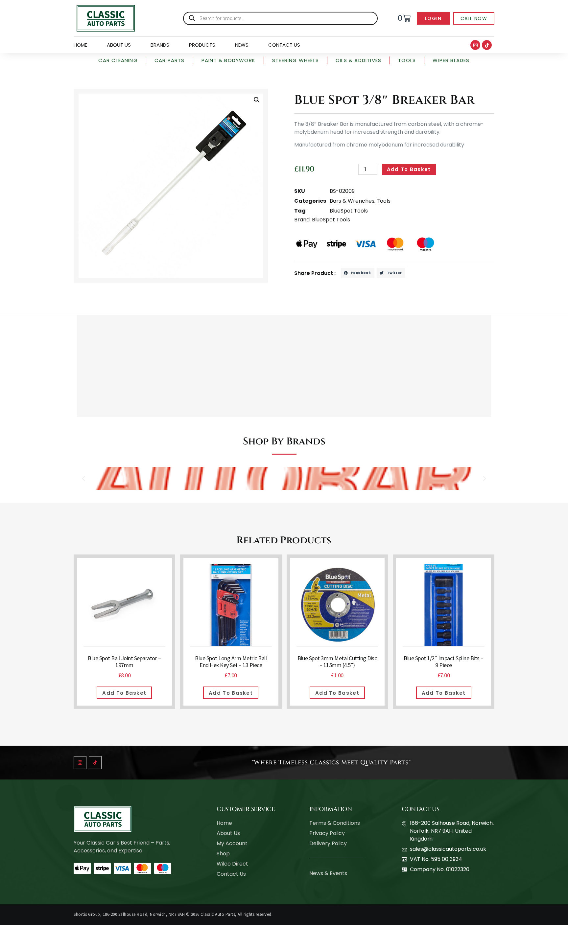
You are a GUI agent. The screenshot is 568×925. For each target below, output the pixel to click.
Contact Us (284, 44)
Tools (383, 201)
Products (202, 44)
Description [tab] (92, 307)
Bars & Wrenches (352, 201)
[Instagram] (475, 45)
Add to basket (409, 169)
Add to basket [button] (124, 692)
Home (80, 44)
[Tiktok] (487, 45)
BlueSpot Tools (349, 210)
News (241, 44)
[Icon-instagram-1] (80, 762)
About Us (119, 44)
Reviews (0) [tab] (131, 307)
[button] (257, 100)
